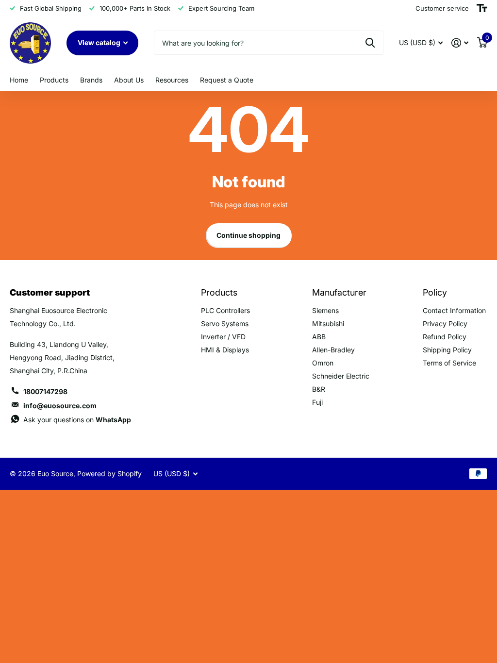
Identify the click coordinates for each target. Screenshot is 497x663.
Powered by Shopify (109, 473)
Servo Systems (224, 323)
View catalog (100, 42)
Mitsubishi (328, 323)
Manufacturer (339, 292)
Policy (435, 292)
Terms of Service (449, 363)
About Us (129, 80)
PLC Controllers (225, 310)
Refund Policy (444, 336)
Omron (322, 363)
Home (19, 80)
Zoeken (370, 43)
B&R (318, 389)
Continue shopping (248, 235)
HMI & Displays (225, 350)
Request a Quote (226, 80)
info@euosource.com (60, 405)
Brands (91, 80)
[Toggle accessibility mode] (482, 8)
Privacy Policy (445, 323)
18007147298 (45, 391)
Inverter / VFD (223, 336)
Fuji (317, 402)
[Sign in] (460, 43)
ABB (319, 336)
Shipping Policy (447, 350)
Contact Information (454, 310)
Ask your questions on (77, 419)
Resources (171, 80)
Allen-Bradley (333, 350)
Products (54, 80)
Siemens (325, 310)
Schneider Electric (340, 376)
